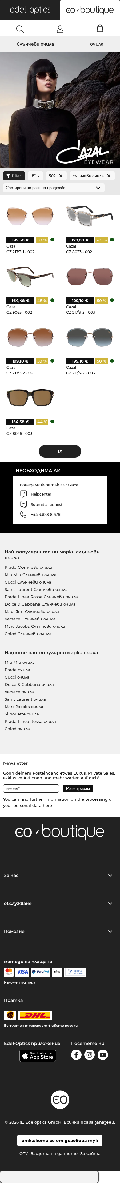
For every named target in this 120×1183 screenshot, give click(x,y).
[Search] (20, 29)
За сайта (90, 1153)
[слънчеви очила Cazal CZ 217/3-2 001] (30, 337)
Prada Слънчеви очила (28, 567)
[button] (30, 9)
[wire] (75, 972)
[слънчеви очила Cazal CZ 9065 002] (30, 276)
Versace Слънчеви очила (30, 618)
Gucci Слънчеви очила (28, 582)
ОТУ (23, 1153)
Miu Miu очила (20, 662)
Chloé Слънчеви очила (28, 633)
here (47, 805)
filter (16, 175)
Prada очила (17, 669)
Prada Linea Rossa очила (30, 721)
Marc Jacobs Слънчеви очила (35, 626)
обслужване (18, 903)
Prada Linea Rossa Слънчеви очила (41, 596)
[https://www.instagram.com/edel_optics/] (89, 1056)
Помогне (14, 931)
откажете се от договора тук (60, 1140)
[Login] (60, 29)
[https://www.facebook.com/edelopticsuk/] (76, 1056)
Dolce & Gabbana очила (29, 684)
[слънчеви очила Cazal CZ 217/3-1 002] (30, 216)
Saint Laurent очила (25, 699)
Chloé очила (17, 728)
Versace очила (19, 691)
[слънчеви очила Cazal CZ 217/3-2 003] (90, 337)
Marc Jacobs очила (24, 706)
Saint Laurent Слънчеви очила (36, 589)
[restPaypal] (40, 972)
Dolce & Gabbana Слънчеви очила (40, 604)
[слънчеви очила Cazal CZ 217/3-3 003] (90, 276)
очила (96, 44)
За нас (11, 875)
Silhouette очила (22, 713)
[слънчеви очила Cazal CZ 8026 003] (30, 397)
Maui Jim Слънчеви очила (32, 611)
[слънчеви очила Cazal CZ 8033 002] (90, 216)
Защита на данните (54, 1153)
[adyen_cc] (8, 972)
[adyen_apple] (57, 972)
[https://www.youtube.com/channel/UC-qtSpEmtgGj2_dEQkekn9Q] (103, 1056)
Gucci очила (17, 677)
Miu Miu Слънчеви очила (31, 574)
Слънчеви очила (35, 44)
